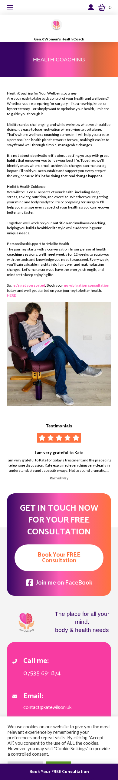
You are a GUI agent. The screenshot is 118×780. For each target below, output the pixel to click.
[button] (10, 7)
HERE (11, 295)
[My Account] (92, 7)
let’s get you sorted (28, 285)
